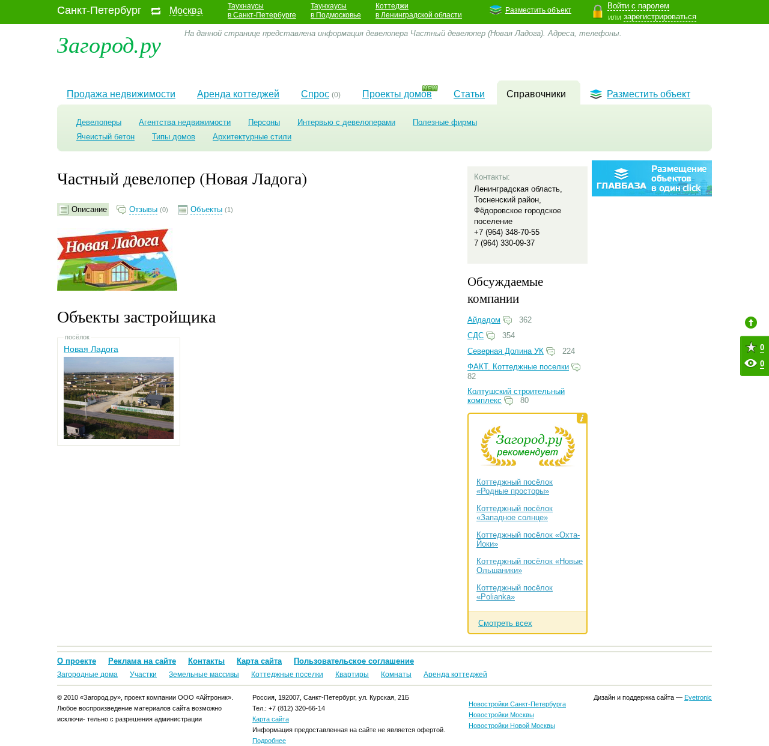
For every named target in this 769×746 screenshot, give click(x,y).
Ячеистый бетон (105, 136)
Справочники (536, 94)
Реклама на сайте (142, 661)
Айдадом (483, 319)
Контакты (206, 661)
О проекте (76, 661)
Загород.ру (109, 43)
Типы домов (173, 136)
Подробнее (269, 740)
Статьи (469, 94)
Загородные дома (87, 674)
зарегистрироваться (660, 16)
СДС (475, 335)
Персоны (264, 122)
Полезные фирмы (445, 122)
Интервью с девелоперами (346, 122)
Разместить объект (538, 10)
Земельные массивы (204, 674)
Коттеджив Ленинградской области (418, 10)
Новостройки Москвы (501, 714)
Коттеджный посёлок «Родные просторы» (514, 487)
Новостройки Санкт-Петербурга (517, 704)
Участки (143, 674)
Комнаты (396, 674)
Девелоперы (98, 122)
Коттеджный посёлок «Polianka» (514, 592)
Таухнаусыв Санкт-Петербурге (262, 10)
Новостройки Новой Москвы (512, 725)
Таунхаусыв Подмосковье (336, 10)
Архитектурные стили (252, 136)
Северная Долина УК (505, 351)
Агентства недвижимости (185, 122)
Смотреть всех (505, 623)
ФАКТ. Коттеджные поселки (518, 366)
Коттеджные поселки (287, 674)
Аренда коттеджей (238, 94)
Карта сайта (259, 661)
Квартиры (352, 674)
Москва (185, 11)
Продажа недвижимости (121, 94)
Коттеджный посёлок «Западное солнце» (514, 513)
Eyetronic (698, 697)
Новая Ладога (91, 349)
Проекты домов (397, 94)
